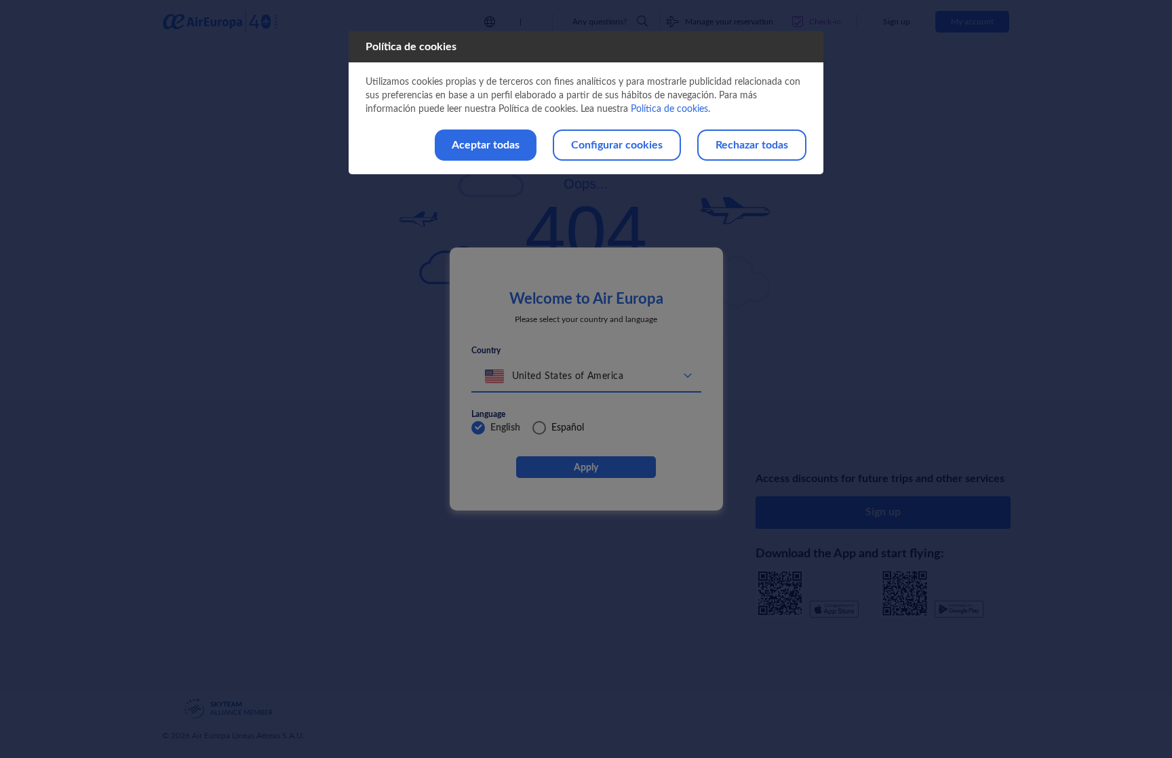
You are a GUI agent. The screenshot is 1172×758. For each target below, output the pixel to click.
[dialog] (586, 102)
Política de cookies (669, 109)
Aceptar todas (486, 145)
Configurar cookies (617, 145)
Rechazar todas (752, 145)
